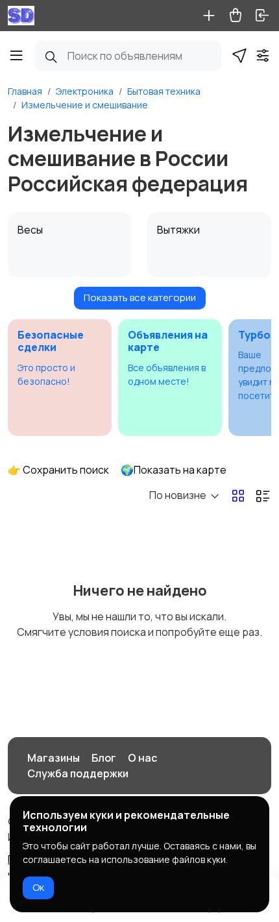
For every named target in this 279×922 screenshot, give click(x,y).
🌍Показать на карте (173, 470)
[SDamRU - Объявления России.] (21, 15)
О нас (142, 758)
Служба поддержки (77, 773)
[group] (60, 377)
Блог (103, 758)
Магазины (53, 758)
